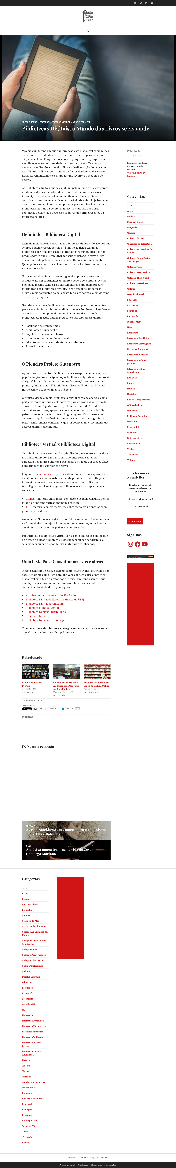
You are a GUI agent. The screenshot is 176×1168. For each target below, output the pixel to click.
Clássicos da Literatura (139, 243)
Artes (25, 122)
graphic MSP (134, 321)
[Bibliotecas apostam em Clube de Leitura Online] (97, 671)
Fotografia (132, 316)
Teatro (130, 449)
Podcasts (132, 410)
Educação (132, 299)
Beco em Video (135, 221)
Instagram (93, 1157)
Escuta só (132, 310)
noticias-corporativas (138, 399)
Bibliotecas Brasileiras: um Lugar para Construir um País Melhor (66, 686)
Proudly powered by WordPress (74, 1165)
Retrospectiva (134, 438)
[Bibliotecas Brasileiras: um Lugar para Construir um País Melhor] (66, 671)
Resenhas (132, 432)
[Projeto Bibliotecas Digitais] (35, 671)
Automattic (111, 1165)
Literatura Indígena (137, 354)
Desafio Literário (136, 294)
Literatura (43, 122)
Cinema (131, 232)
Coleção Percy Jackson (139, 272)
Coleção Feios (134, 266)
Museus (76, 122)
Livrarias (132, 377)
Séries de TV (134, 443)
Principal (85, 122)
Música (131, 388)
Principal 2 (133, 427)
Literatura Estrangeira (139, 343)
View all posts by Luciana (136, 174)
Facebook (72, 1157)
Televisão (132, 454)
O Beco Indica (134, 405)
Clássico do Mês (135, 238)
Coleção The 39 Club (138, 277)
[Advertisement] (141, 604)
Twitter (82, 1157)
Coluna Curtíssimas (137, 283)
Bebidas (131, 216)
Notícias (131, 394)
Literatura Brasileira (61, 122)
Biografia (132, 227)
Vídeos (131, 459)
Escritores (132, 305)
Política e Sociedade (138, 416)
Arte (129, 205)
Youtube (104, 1157)
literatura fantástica (137, 349)
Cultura (33, 122)
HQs (129, 327)
